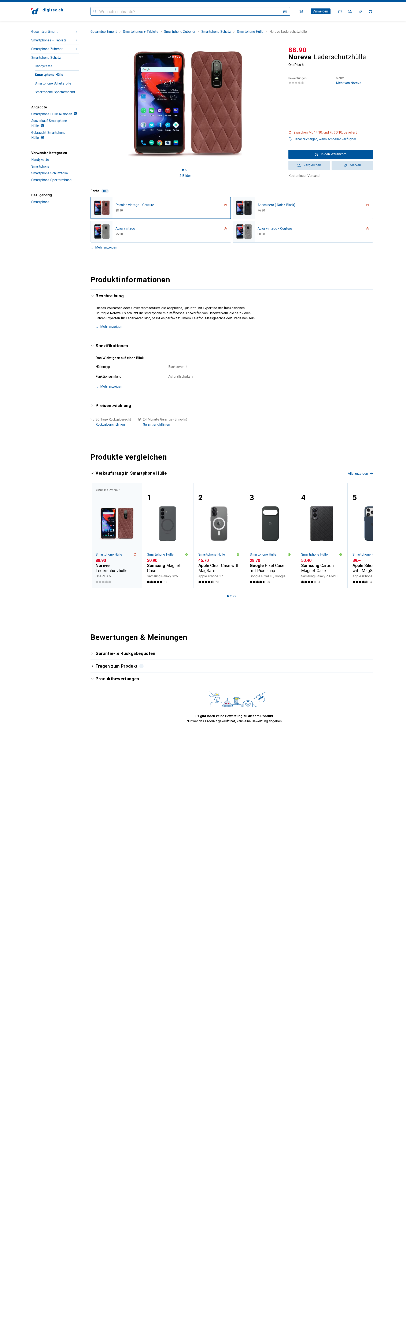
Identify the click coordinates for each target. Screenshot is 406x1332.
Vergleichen (312, 165)
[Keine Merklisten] (360, 11)
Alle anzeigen (358, 473)
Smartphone (40, 166)
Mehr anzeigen (106, 247)
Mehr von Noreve (348, 80)
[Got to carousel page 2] (186, 170)
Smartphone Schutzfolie (53, 83)
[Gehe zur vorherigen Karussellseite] (98, 535)
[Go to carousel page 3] (234, 596)
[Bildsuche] (285, 11)
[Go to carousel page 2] (231, 596)
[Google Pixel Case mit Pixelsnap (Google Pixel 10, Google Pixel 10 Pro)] (270, 535)
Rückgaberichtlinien (110, 424)
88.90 (297, 50)
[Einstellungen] (301, 11)
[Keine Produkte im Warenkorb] (370, 11)
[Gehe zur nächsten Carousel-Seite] (365, 535)
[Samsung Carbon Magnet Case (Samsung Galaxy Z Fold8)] (321, 535)
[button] (330, 132)
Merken (355, 165)
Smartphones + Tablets (49, 40)
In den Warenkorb (334, 154)
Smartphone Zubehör (47, 49)
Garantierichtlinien (156, 424)
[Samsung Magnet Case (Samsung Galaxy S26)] (167, 535)
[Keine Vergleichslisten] (350, 11)
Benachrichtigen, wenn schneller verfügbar (325, 139)
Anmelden (320, 11)
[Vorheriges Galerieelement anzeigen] (89, 104)
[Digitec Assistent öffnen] (340, 11)
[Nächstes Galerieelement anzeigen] (281, 104)
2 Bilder (185, 176)
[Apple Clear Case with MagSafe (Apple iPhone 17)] (219, 535)
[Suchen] (95, 11)
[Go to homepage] (47, 11)
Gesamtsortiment (44, 32)
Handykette (43, 66)
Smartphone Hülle (49, 75)
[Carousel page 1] (183, 170)
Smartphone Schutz (46, 58)
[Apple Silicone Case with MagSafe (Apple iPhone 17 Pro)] (373, 535)
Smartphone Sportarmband (55, 92)
